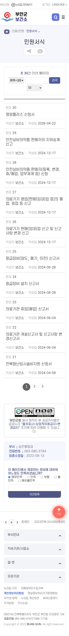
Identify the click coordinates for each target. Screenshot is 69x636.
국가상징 (9, 603)
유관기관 (13, 576)
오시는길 (23, 603)
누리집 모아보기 (23, 4)
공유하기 (29, 51)
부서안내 (13, 535)
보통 (46, 477)
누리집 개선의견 (30, 598)
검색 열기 (55, 17)
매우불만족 (28, 480)
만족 (33, 477)
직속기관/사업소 (18, 548)
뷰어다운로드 (50, 598)
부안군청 (4, 4)
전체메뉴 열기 (63, 17)
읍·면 (11, 562)
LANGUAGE (58, 4)
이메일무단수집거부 (32, 588)
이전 (6, 522)
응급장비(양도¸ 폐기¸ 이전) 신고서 (32, 258)
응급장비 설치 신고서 (22, 284)
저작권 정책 (10, 598)
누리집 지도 (10, 588)
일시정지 (11, 522)
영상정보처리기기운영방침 (43, 593)
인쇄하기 (39, 51)
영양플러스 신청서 (20, 115)
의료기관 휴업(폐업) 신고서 (27, 309)
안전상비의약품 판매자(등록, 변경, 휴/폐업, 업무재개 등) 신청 (33, 172)
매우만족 (17, 477)
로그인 (45, 4)
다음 (17, 522)
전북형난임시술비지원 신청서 (29, 364)
